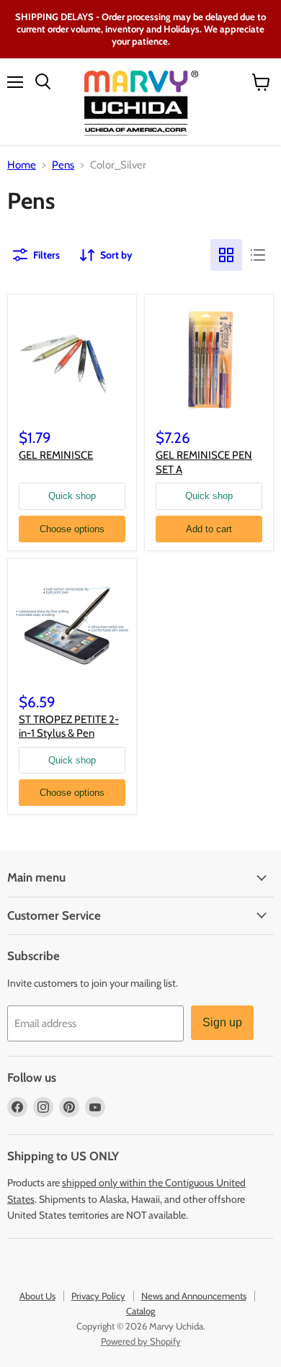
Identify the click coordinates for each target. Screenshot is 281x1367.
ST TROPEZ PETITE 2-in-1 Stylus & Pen (69, 726)
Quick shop (72, 495)
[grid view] (226, 255)
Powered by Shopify (141, 1341)
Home (21, 165)
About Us (37, 1295)
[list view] (258, 255)
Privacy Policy (98, 1295)
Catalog (140, 1311)
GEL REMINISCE (56, 455)
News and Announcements (193, 1295)
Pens (63, 165)
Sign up (222, 1022)
